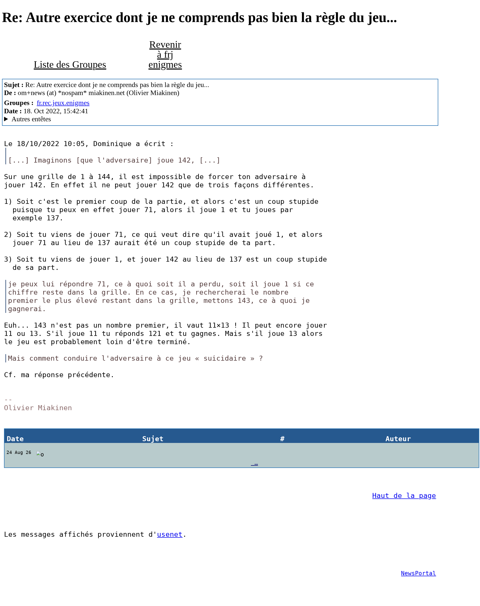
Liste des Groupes (70, 64)
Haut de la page (404, 495)
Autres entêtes (31, 119)
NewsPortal (418, 573)
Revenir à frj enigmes (165, 54)
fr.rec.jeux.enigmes (63, 103)
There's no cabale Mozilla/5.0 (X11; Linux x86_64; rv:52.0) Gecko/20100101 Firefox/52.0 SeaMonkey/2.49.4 (153, 119)
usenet (169, 534)
